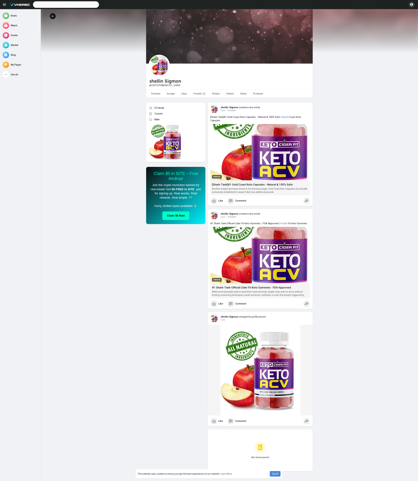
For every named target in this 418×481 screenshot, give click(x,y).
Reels (244, 93)
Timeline (155, 93)
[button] (66, 4)
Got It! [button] (275, 474)
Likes (184, 93)
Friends (199, 93)
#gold (285, 117)
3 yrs (223, 110)
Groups (171, 93)
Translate (231, 110)
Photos (216, 93)
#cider (283, 223)
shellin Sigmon (229, 107)
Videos (230, 93)
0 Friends (159, 107)
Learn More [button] (226, 474)
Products (258, 93)
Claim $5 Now (176, 215)
